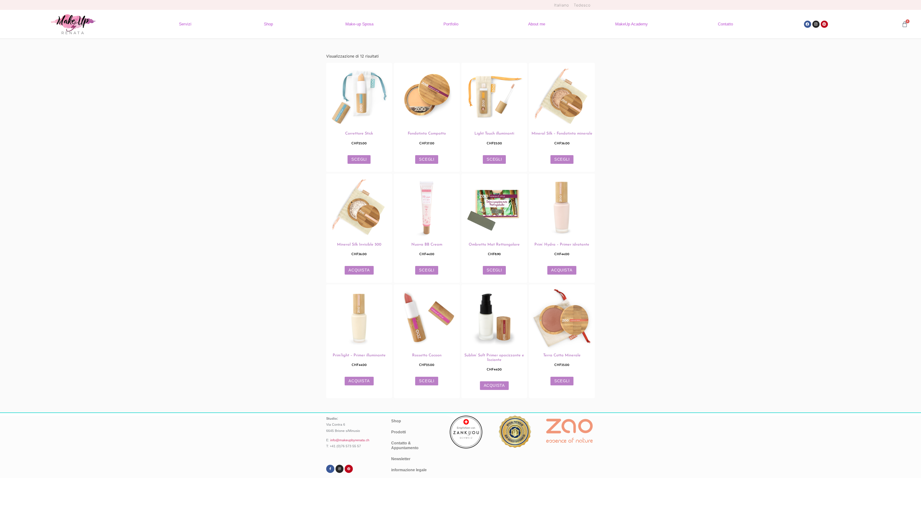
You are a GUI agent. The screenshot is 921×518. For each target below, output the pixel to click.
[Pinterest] (824, 24)
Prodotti (398, 432)
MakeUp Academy (631, 24)
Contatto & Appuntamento (405, 445)
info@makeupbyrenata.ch (349, 440)
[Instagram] (816, 24)
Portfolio (450, 24)
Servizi (185, 24)
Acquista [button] (359, 270)
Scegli (359, 159)
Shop (268, 24)
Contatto (725, 24)
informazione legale (409, 470)
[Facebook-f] (330, 469)
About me (536, 24)
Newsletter (400, 459)
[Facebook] (807, 24)
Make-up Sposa (359, 24)
